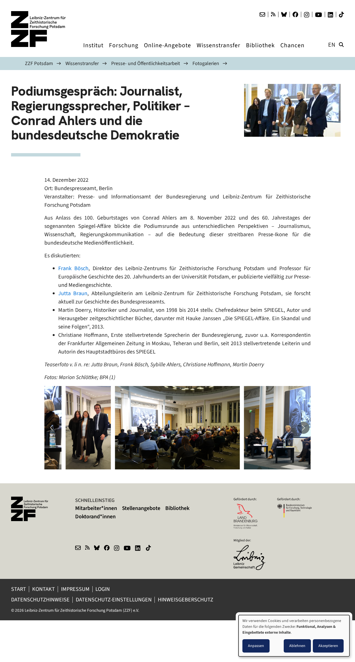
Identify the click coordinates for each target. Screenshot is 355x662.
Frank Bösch (73, 268)
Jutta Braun (72, 293)
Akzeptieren (328, 645)
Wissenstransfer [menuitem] (218, 50)
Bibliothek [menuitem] (260, 50)
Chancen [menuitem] (292, 50)
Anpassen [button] (256, 645)
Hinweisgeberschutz (186, 599)
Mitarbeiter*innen (96, 508)
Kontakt (43, 589)
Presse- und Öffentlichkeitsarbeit (145, 63)
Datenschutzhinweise (40, 599)
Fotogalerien (205, 63)
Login (103, 589)
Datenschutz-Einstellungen (114, 599)
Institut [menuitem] (93, 50)
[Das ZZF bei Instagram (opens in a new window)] (306, 15)
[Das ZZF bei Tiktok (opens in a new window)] (341, 15)
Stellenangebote (141, 508)
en (332, 45)
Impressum (75, 589)
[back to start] (39, 29)
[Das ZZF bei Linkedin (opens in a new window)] (330, 15)
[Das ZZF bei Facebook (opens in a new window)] (295, 14)
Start (18, 589)
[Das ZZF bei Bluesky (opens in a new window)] (284, 14)
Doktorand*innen (95, 516)
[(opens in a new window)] (251, 548)
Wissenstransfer (82, 63)
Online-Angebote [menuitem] (167, 50)
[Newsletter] (262, 14)
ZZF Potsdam (39, 63)
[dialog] (294, 635)
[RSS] (273, 14)
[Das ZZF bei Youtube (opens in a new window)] (318, 15)
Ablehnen (297, 645)
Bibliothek (177, 508)
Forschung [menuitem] (123, 50)
